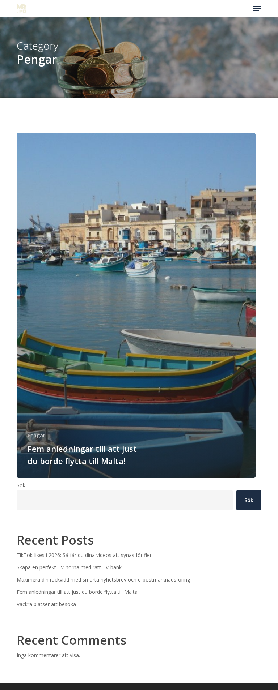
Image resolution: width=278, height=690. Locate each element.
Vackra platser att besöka (46, 604)
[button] (257, 8)
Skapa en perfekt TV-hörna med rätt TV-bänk (69, 567)
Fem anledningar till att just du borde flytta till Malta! (78, 591)
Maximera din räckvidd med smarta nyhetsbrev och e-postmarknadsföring (103, 579)
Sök (21, 485)
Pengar (36, 435)
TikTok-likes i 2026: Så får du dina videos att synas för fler (84, 555)
